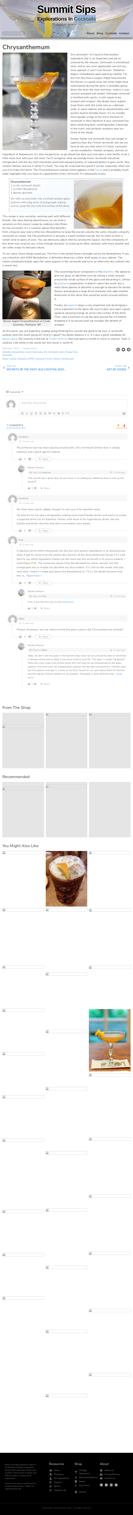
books (5, 358)
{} (63, 413)
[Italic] (27, 413)
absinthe (108, 272)
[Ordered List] (40, 413)
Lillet (61, 352)
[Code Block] (54, 413)
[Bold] (22, 413)
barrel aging (9, 339)
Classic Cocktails (18, 358)
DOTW (30, 358)
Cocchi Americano (34, 352)
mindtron (46, 472)
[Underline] (31, 413)
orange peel (71, 352)
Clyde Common (58, 339)
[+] (67, 413)
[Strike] (36, 413)
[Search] (22, 33)
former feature (52, 358)
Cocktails (111, 33)
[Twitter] (101, 1485)
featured (39, 358)
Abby (44, 650)
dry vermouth (51, 352)
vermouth (7, 355)
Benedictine (18, 352)
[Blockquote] (49, 413)
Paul (44, 596)
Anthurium (67, 601)
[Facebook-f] (106, 1485)
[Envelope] (116, 1485)
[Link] (58, 413)
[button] (118, 350)
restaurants (68, 358)
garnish (72, 305)
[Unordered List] (45, 413)
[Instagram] (111, 1485)
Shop (100, 33)
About (90, 33)
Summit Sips (66, 9)
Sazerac (64, 283)
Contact (124, 33)
